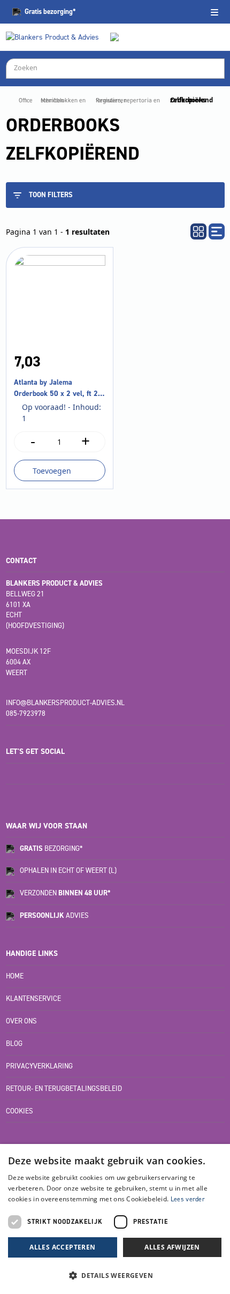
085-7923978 (25, 713)
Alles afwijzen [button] (172, 1247)
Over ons (21, 1021)
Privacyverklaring (39, 1066)
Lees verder (188, 1199)
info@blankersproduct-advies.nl (65, 702)
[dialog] (115, 1219)
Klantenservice (33, 998)
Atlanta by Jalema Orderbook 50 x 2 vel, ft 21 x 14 (58, 388)
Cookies (19, 1111)
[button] (115, 1275)
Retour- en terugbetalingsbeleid (64, 1088)
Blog (14, 1043)
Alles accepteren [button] (62, 1247)
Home (15, 976)
